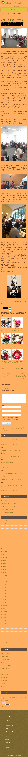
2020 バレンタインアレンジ (8, 506)
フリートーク (17, 368)
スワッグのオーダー (7, 512)
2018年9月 (3, 560)
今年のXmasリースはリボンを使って (17, 362)
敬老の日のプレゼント (6, 345)
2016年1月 (3, 639)
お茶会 (2, 662)
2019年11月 (4, 527)
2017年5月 (3, 590)
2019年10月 (4, 530)
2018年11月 (4, 554)
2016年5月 (3, 627)
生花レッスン (4, 680)
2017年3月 (3, 596)
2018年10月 (4, 557)
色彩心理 (3, 683)
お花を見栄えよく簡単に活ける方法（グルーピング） (6, 363)
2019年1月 (3, 548)
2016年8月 (3, 617)
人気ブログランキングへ (6, 706)
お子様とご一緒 (4, 656)
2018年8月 (3, 563)
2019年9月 (3, 533)
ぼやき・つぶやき (5, 674)
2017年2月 (3, 599)
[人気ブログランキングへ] (6, 705)
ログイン (24, 751)
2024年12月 (4, 520)
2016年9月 (3, 614)
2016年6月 (3, 623)
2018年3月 (3, 569)
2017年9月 (3, 584)
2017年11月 (4, 578)
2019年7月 (3, 536)
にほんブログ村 (4, 700)
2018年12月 (4, 551)
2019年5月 (3, 542)
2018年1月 (3, 572)
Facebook (6, 692)
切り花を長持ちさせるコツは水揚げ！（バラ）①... (12, 490)
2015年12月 (4, 642)
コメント (4, 393)
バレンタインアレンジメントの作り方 (17, 329)
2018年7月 (3, 566)
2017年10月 (4, 581)
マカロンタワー (4, 677)
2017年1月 (3, 602)
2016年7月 (3, 620)
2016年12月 (4, 605)
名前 (3, 405)
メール (4, 409)
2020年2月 (3, 524)
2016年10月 (4, 611)
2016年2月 (3, 636)
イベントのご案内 (5, 653)
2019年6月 (3, 539)
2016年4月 (3, 630)
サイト (3, 413)
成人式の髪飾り (4, 500)
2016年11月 (4, 608)
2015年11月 (4, 645)
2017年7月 (3, 587)
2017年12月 (4, 575)
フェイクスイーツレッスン (7, 665)
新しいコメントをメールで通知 (11, 417)
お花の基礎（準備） (5, 659)
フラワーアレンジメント (6, 668)
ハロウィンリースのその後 (6, 329)
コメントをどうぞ (10, 370)
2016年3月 (3, 633)
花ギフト (3, 686)
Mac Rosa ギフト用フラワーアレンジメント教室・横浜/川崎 (12, 2)
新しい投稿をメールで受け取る (11, 419)
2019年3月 (3, 545)
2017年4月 (3, 593)
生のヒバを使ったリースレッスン (17, 345)
